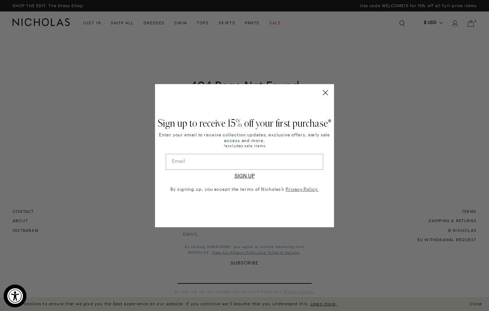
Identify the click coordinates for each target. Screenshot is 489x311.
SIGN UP (244, 176)
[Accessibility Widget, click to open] (15, 296)
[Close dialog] (325, 92)
